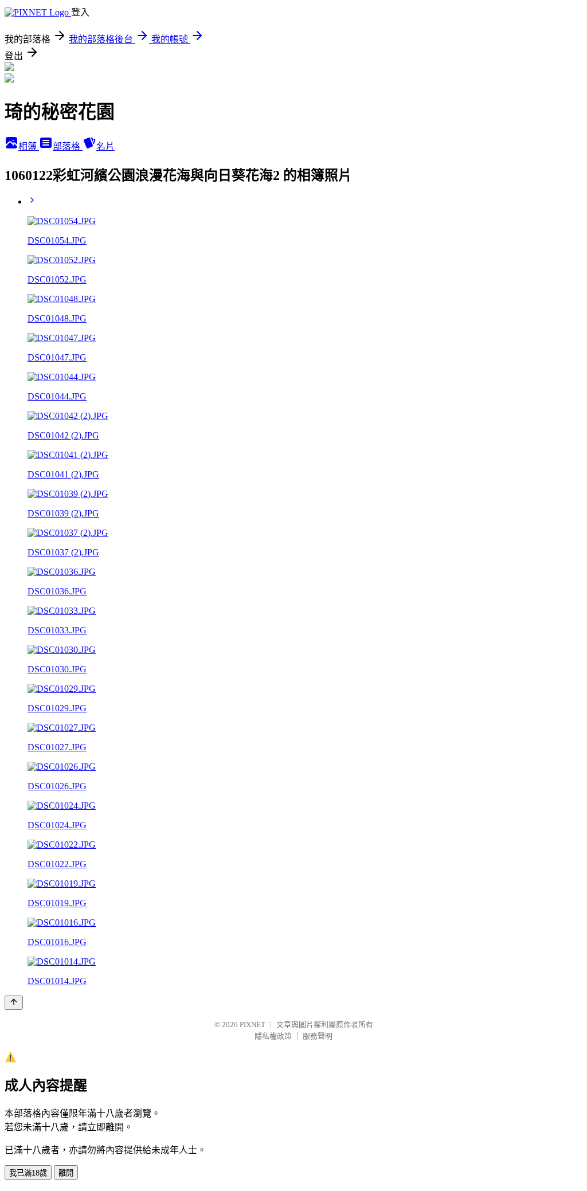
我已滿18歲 (28, 1173)
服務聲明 (317, 1036)
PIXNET (252, 1024)
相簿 (28, 146)
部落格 (68, 146)
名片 (105, 146)
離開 (65, 1173)
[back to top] (14, 1003)
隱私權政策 (273, 1036)
